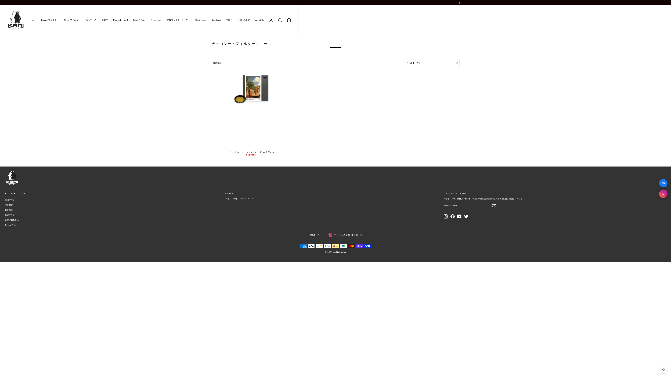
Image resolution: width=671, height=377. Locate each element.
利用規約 (9, 205)
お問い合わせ (243, 20)
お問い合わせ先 (12, 219)
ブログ (229, 20)
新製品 (105, 20)
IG (663, 193)
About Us (259, 20)
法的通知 (9, 209)
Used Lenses (200, 20)
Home (33, 20)
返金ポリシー (11, 199)
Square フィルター (50, 20)
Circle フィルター (72, 20)
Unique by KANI (120, 20)
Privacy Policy (10, 224)
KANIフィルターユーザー (178, 20)
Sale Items (216, 20)
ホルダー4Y (91, 20)
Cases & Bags (139, 20)
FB (663, 183)
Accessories (156, 20)
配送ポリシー (11, 214)
